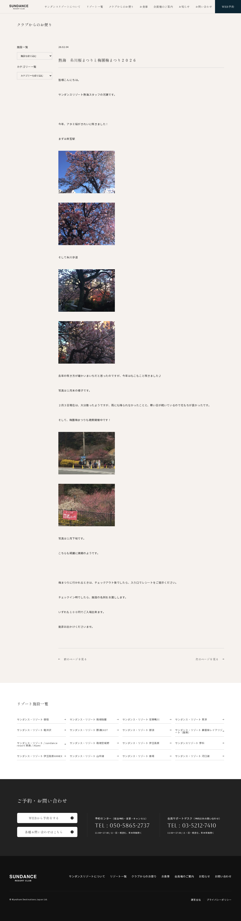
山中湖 (87, 756)
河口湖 (192, 756)
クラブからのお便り (121, 6)
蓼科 (189, 743)
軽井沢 (34, 730)
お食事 (144, 6)
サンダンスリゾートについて (62, 6)
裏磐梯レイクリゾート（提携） (199, 731)
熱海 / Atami (37, 744)
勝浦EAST (89, 730)
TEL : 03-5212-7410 (191, 825)
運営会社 (196, 899)
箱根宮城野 (89, 743)
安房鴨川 (140, 719)
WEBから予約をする (44, 818)
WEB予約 (228, 6)
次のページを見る (207, 659)
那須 (138, 730)
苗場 (138, 756)
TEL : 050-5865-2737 (122, 825)
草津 (191, 719)
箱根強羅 (88, 719)
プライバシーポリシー (219, 899)
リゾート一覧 (94, 6)
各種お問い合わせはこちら (44, 832)
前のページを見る (75, 659)
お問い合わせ (203, 6)
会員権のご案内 (163, 6)
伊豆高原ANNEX (39, 756)
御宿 (33, 719)
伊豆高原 (140, 743)
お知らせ (184, 6)
